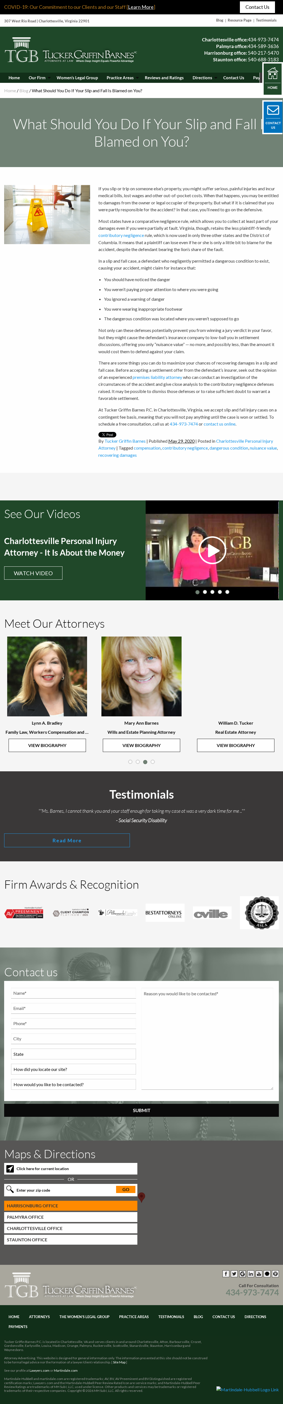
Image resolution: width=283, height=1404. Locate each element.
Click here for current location (43, 1168)
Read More (67, 840)
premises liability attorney (157, 377)
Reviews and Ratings (164, 77)
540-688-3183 (263, 59)
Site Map (119, 1362)
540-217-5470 (263, 53)
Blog (219, 20)
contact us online (219, 423)
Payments (18, 1326)
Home (14, 77)
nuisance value (263, 447)
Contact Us (257, 7)
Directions (202, 77)
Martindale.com (66, 1370)
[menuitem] (14, 78)
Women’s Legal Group (77, 77)
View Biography (47, 745)
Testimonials (266, 20)
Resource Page (239, 20)
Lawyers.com (39, 1370)
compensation (147, 447)
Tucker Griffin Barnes (125, 441)
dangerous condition (228, 447)
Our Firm (37, 77)
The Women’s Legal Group (84, 1317)
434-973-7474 (263, 40)
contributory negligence (121, 235)
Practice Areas (120, 77)
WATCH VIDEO (33, 573)
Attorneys (39, 1317)
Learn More (141, 7)
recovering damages (117, 455)
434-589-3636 (263, 46)
